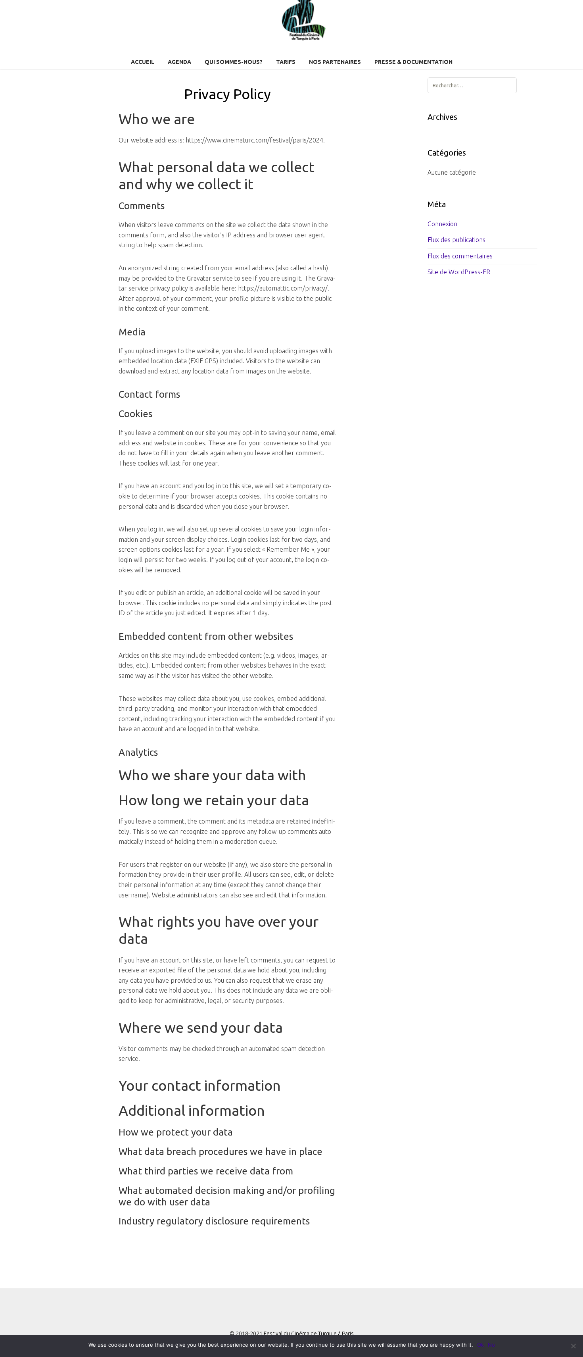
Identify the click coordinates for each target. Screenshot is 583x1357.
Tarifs (285, 62)
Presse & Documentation (413, 62)
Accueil (142, 62)
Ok (480, 1345)
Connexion (442, 223)
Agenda (179, 62)
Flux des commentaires (460, 256)
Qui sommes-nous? (234, 62)
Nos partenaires (335, 62)
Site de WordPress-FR (459, 271)
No (491, 1345)
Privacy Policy (227, 94)
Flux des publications (456, 239)
